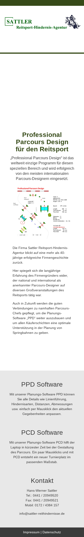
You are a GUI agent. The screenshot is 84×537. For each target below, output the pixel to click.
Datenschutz (51, 532)
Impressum (31, 532)
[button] (42, 40)
